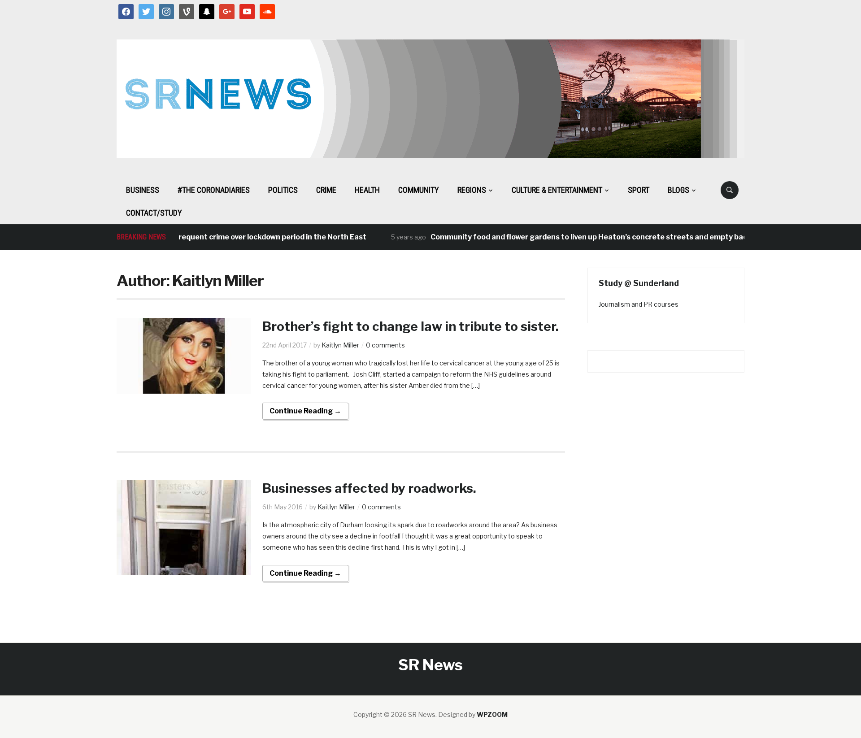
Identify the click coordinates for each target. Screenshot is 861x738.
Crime (326, 190)
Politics (283, 190)
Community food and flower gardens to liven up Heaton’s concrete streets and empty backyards (588, 237)
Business (142, 190)
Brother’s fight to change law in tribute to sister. (410, 326)
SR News (430, 665)
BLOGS (678, 190)
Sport (638, 190)
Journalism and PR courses (638, 304)
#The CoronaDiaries (214, 190)
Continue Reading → (305, 411)
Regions (471, 190)
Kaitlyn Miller (340, 345)
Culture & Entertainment (557, 190)
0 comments (385, 345)
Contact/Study (154, 212)
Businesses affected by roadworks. (369, 488)
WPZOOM (492, 714)
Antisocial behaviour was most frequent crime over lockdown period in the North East (202, 237)
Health (367, 190)
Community (418, 190)
